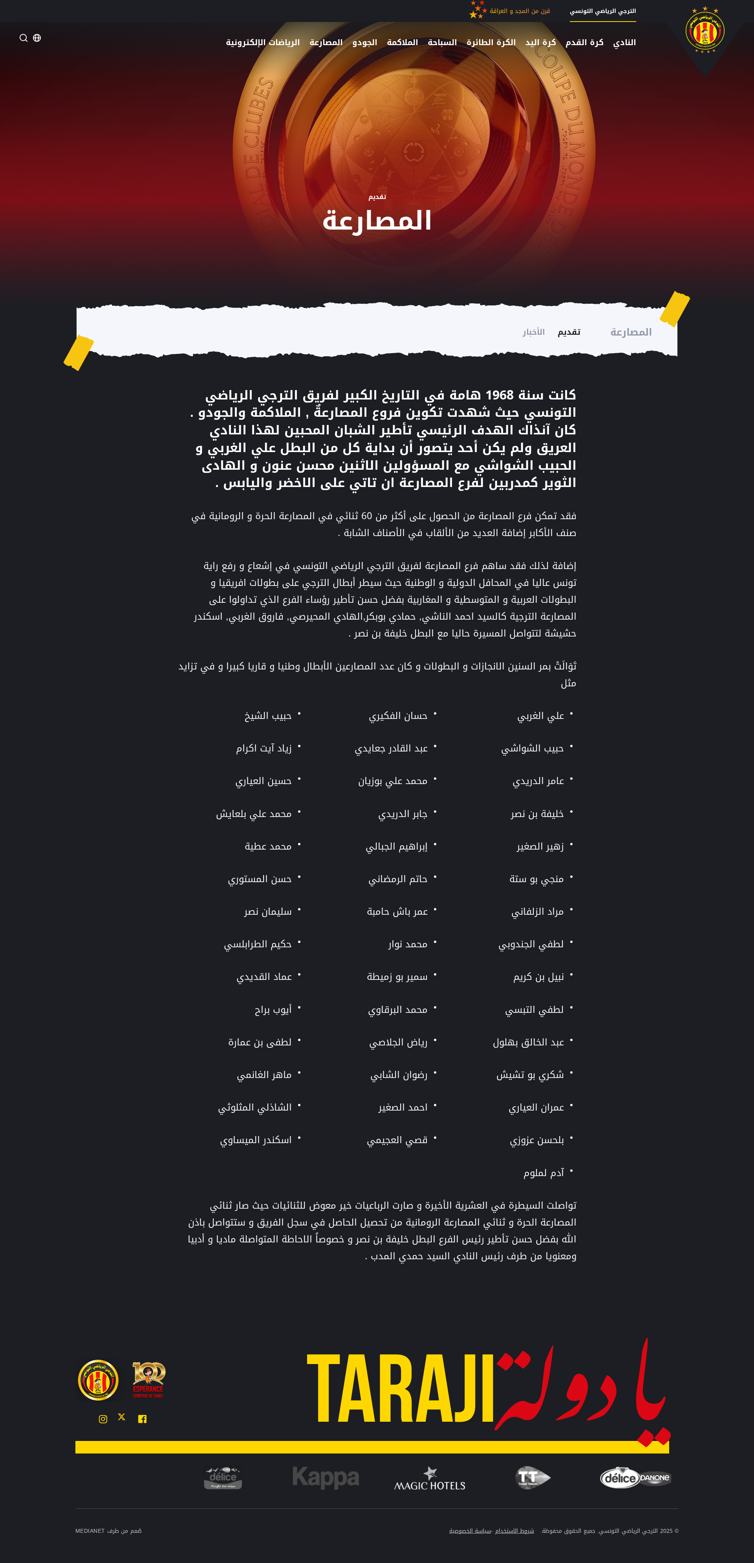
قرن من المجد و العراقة (520, 10)
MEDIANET (90, 1531)
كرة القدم (585, 42)
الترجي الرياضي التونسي (603, 11)
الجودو (364, 42)
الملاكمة (402, 42)
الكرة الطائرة (491, 42)
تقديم (569, 332)
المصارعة (326, 42)
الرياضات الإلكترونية (263, 42)
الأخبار (534, 332)
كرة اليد (540, 42)
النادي (624, 42)
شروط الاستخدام (514, 1531)
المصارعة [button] (631, 332)
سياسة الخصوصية (470, 1531)
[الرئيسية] (705, 29)
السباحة (442, 42)
